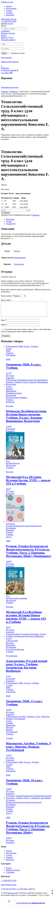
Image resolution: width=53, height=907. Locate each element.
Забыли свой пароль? (10, 62)
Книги (8, 868)
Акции (9, 6)
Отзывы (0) (10, 224)
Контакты (10, 15)
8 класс (17, 251)
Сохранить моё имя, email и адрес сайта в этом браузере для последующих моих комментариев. (26, 330)
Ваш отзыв (6, 300)
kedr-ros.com (12, 893)
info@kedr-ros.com (8, 19)
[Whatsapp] (52, 891)
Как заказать (11, 8)
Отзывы (9, 13)
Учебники (13, 91)
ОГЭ (12, 38)
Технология (19, 264)
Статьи (9, 10)
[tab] (29, 219)
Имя (3, 320)
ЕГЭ (7, 38)
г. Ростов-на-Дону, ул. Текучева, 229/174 (18, 889)
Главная (4, 91)
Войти (4, 53)
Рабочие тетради (13, 870)
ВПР (3, 38)
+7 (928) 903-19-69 (8, 21)
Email (4, 325)
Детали (9, 221)
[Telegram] (52, 893)
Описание (10, 219)
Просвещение (20, 258)
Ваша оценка (7, 296)
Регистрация (6, 57)
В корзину (5, 213)
